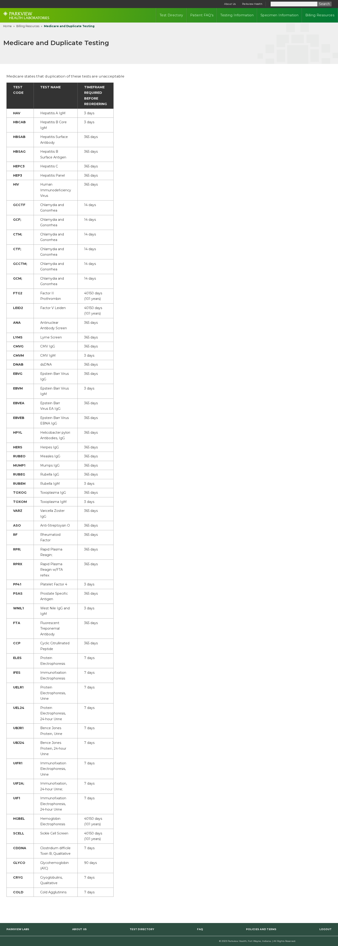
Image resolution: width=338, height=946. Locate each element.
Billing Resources (319, 15)
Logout (325, 929)
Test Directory (171, 15)
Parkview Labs (17, 929)
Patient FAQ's (202, 15)
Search (324, 4)
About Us (230, 4)
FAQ (200, 929)
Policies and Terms (261, 929)
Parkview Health (252, 4)
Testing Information (237, 15)
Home (7, 26)
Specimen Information (279, 15)
